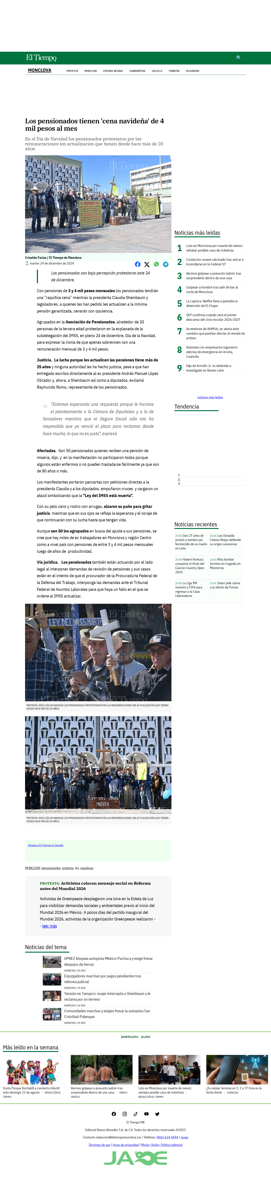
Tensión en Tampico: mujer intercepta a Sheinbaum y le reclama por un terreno (107, 996)
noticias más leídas (210, 397)
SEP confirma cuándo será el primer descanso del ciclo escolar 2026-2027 (213, 317)
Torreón (174, 71)
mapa (184, 1137)
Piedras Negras (113, 71)
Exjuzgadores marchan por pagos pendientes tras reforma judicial (102, 978)
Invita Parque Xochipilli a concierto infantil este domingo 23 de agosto (32, 1092)
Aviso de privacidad (126, 1145)
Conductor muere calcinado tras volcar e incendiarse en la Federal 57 (215, 261)
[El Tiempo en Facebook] (117, 1115)
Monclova (90, 71)
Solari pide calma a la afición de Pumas (225, 585)
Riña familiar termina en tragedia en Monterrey (225, 563)
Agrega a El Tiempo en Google (45, 845)
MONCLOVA (39, 70)
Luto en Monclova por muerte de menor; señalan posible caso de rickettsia (214, 247)
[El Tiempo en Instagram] (128, 1115)
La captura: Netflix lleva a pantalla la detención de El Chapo (212, 303)
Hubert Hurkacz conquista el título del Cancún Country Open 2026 (189, 565)
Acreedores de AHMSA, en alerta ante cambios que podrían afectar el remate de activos (215, 333)
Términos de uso (99, 1145)
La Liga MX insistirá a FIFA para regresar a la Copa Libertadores (188, 589)
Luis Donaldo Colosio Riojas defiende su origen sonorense (225, 539)
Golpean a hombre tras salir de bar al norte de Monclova (212, 289)
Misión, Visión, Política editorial (162, 1145)
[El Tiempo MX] (41, 61)
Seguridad (192, 71)
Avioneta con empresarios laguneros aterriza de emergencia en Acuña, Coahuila (211, 352)
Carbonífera (137, 71)
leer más (49, 925)
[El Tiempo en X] (157, 1115)
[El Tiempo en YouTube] (149, 1115)
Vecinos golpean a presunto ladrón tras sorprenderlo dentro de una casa (213, 275)
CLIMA (146, 1037)
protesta (68, 868)
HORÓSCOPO (130, 1037)
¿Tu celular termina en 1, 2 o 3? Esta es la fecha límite (234, 1090)
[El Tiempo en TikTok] (138, 1115)
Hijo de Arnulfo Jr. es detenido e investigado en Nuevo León (208, 368)
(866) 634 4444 (167, 1137)
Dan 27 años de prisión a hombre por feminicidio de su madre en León (191, 541)
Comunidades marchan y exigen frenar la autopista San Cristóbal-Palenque (107, 1013)
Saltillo (157, 71)
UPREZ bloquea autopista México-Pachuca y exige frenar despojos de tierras (108, 961)
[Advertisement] (135, 26)
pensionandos (51, 868)
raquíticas (86, 868)
